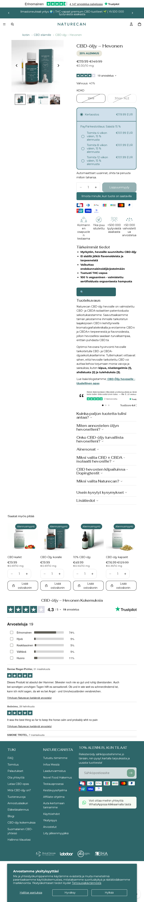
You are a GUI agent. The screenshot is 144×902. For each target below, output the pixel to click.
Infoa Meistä (51, 764)
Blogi (11, 816)
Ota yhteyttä (16, 777)
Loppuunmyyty (119, 187)
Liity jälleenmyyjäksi (56, 833)
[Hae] (12, 24)
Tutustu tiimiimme (55, 758)
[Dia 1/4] (20, 99)
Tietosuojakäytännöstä (86, 883)
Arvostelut (50, 826)
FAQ (10, 758)
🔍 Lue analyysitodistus (96, 292)
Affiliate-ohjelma (53, 796)
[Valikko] (4, 24)
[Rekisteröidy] (131, 773)
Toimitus (13, 764)
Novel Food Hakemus (57, 777)
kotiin (26, 35)
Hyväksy (70, 892)
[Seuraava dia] (132, 13)
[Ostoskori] (139, 24)
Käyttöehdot (51, 814)
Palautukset (15, 771)
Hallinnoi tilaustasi (19, 839)
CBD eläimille (42, 35)
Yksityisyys (50, 820)
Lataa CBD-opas (18, 784)
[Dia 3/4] (43, 99)
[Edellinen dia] (9, 13)
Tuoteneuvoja (17, 796)
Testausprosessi (53, 784)
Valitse (35, 547)
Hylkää (109, 892)
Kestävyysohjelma (55, 790)
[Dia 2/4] (32, 99)
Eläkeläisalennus (18, 809)
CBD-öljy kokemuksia (21, 822)
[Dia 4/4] (55, 99)
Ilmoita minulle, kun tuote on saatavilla (106, 196)
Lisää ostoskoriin (25, 585)
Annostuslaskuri (18, 803)
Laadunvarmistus (54, 771)
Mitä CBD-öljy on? (19, 790)
